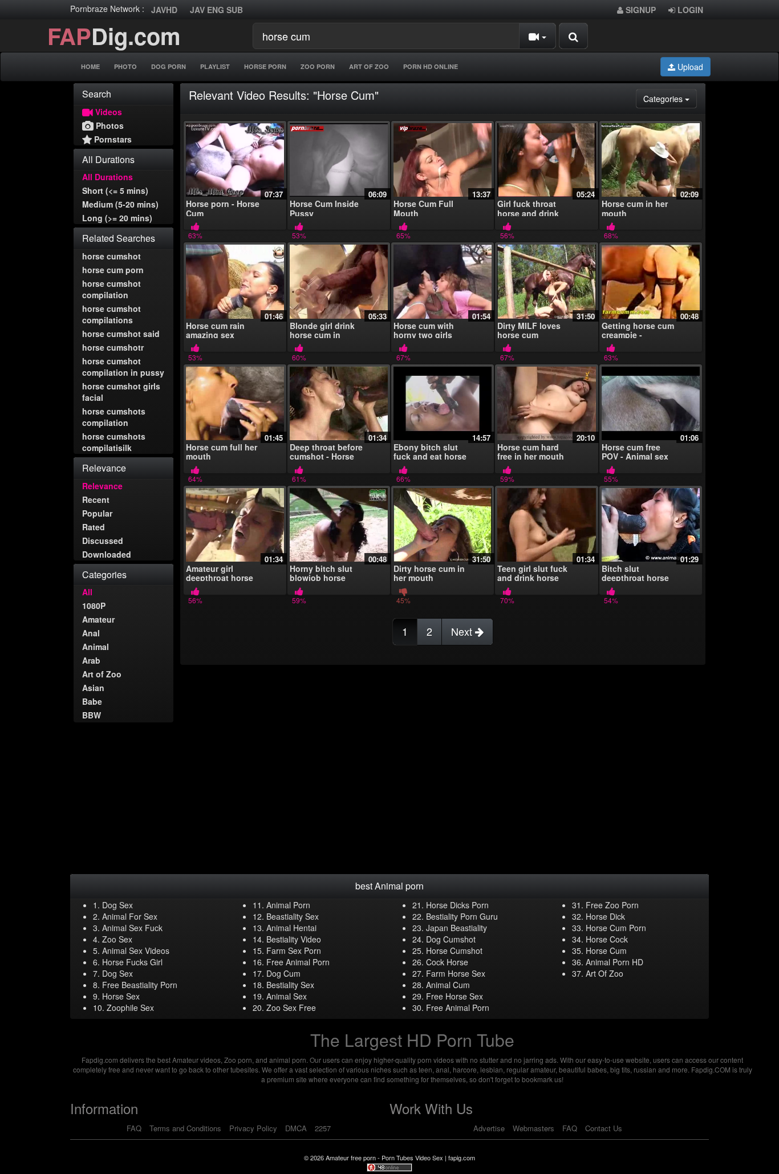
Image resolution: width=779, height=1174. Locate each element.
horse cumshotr (113, 347)
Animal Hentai (291, 927)
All (87, 592)
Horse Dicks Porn (457, 905)
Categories (670, 98)
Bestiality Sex (290, 984)
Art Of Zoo (369, 66)
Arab (91, 660)
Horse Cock (607, 939)
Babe (92, 701)
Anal (91, 633)
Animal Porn (288, 905)
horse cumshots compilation (113, 416)
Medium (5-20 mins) (120, 204)
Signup (639, 9)
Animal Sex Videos (135, 950)
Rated (93, 527)
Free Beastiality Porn (139, 984)
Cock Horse (447, 962)
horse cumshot (111, 256)
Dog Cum (283, 973)
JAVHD (164, 9)
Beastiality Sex (292, 916)
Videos (107, 111)
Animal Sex (286, 996)
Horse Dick (605, 916)
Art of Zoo (101, 674)
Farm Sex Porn (293, 950)
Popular (97, 513)
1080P (94, 605)
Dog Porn (168, 66)
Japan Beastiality (456, 927)
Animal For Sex (129, 916)
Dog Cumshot (451, 939)
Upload (689, 66)
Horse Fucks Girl (132, 962)
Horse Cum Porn (616, 927)
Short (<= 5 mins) (115, 190)
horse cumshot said (121, 333)
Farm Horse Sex (455, 973)
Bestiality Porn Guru (462, 916)
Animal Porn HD (614, 962)
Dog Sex (117, 905)
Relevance (102, 485)
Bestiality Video (293, 939)
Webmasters (533, 1128)
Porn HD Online (430, 66)
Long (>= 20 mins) (117, 218)
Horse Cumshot (454, 950)
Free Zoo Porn (612, 905)
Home (90, 66)
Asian (93, 687)
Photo (125, 66)
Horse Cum (606, 950)
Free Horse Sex (454, 996)
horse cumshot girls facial (121, 391)
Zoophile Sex (130, 1007)
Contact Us (603, 1128)
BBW (91, 715)
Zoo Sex (117, 939)
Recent (95, 499)
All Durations (107, 176)
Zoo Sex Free (291, 1007)
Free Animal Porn (298, 962)
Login (689, 9)
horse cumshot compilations (111, 314)
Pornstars (112, 139)
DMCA (296, 1128)
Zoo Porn (318, 66)
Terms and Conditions (185, 1128)
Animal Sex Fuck (132, 927)
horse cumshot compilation (111, 289)
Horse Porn (265, 66)
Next (463, 631)
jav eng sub (216, 9)
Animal (95, 646)
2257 (323, 1128)
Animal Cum (448, 984)
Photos (109, 125)
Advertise (489, 1128)
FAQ (134, 1128)
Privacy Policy (253, 1128)
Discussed (102, 540)
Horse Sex (121, 996)
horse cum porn (113, 269)
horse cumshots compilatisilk (113, 441)
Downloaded (106, 554)
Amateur (98, 619)
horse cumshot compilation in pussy (123, 366)
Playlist (215, 66)
